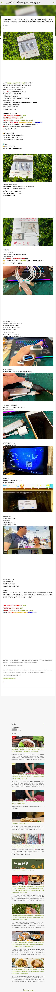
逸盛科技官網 (23, 261)
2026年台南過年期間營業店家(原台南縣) (20, 823)
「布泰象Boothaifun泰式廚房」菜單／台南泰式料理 (23, 870)
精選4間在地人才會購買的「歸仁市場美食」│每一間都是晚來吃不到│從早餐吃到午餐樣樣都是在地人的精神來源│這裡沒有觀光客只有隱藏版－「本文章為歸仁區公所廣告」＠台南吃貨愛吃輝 (28, 971)
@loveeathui (29, 120)
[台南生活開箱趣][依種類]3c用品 (9, 678)
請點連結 (23, 120)
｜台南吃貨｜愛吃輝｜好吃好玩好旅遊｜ (23, 2)
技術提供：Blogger (29, 990)
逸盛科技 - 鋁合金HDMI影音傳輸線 (16, 83)
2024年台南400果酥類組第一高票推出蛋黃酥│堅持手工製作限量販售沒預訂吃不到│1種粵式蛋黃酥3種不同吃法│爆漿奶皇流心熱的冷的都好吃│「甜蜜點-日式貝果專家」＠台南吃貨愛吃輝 (28, 917)
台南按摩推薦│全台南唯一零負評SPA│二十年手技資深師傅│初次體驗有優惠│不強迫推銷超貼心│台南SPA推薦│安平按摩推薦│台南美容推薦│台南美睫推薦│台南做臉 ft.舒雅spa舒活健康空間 (28, 776)
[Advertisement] (28, 72)
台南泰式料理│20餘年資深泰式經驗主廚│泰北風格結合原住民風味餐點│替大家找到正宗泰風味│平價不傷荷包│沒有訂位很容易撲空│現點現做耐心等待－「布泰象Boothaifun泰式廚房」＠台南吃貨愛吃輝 (28, 944)
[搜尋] (54, 2)
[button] (3, 28)
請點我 (24, 115)
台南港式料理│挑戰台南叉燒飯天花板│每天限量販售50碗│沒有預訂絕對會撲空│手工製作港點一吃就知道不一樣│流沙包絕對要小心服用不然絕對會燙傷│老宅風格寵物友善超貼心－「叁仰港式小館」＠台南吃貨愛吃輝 (28, 749)
